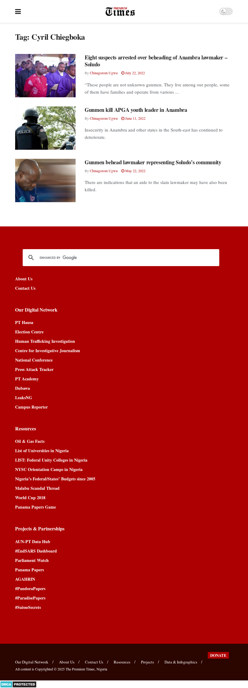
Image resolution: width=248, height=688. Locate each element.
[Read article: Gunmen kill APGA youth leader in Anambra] (45, 128)
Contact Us (25, 288)
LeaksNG (23, 397)
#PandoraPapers (30, 588)
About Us (23, 279)
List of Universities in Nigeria (42, 450)
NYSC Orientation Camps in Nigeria (49, 469)
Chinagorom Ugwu (104, 72)
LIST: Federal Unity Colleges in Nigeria (51, 460)
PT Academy (27, 379)
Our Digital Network (31, 662)
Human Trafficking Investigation (45, 341)
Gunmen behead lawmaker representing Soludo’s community (153, 162)
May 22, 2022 (134, 170)
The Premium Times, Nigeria (86, 668)
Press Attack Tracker (34, 369)
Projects (147, 662)
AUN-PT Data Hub (32, 541)
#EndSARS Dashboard (36, 551)
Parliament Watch (32, 560)
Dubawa (22, 388)
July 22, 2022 (134, 72)
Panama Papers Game (35, 507)
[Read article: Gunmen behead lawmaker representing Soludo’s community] (45, 180)
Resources (122, 662)
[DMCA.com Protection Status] (18, 683)
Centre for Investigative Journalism (47, 350)
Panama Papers (29, 569)
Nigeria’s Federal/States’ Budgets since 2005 (55, 479)
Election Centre (29, 332)
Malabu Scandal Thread (37, 488)
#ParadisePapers (30, 598)
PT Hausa (24, 322)
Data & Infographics (181, 662)
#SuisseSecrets (28, 607)
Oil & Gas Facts (29, 441)
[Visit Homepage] (120, 11)
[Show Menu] (18, 11)
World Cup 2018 (30, 497)
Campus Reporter (31, 407)
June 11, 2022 (134, 118)
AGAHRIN (25, 579)
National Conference (34, 360)
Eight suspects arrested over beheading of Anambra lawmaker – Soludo (156, 60)
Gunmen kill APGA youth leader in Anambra (136, 110)
